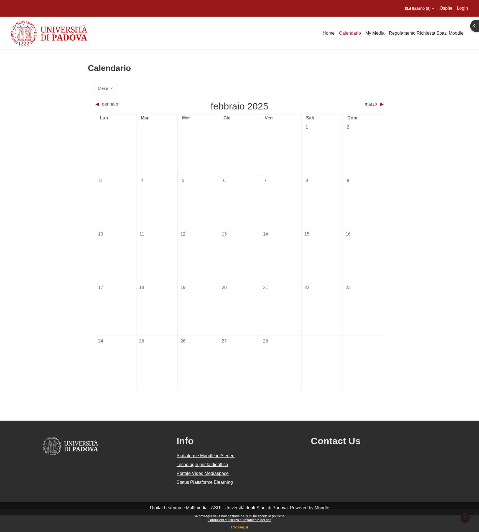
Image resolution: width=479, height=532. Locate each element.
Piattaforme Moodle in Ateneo (206, 455)
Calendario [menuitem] (350, 33)
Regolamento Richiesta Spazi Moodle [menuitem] (426, 33)
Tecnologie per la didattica (202, 464)
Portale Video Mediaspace (203, 473)
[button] (419, 8)
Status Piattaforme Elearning (205, 482)
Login (462, 8)
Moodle (322, 507)
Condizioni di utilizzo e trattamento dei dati (239, 520)
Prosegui (239, 527)
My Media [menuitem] (374, 33)
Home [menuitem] (329, 33)
